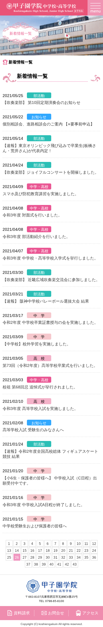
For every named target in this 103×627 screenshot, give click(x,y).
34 (79, 558)
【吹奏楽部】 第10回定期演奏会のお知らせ (41, 102)
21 (71, 551)
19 (56, 551)
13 (9, 551)
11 (86, 544)
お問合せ (56, 613)
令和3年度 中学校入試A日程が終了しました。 (44, 504)
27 (25, 558)
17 (40, 551)
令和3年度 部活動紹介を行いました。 (36, 236)
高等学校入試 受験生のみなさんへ (33, 429)
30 (48, 558)
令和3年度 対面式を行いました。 (32, 215)
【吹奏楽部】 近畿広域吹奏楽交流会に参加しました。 (51, 279)
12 (94, 544)
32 (63, 558)
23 (86, 551)
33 (71, 558)
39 (44, 564)
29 (40, 558)
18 (48, 551)
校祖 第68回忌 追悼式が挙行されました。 (40, 387)
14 (17, 551)
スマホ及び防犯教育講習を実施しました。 (41, 193)
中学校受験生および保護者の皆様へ (35, 526)
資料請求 (22, 613)
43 (75, 564)
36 (94, 558)
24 (94, 551)
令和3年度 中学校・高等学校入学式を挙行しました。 (50, 258)
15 (25, 551)
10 (79, 544)
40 (51, 564)
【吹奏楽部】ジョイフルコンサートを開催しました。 (51, 172)
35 (86, 558)
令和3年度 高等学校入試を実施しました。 (40, 408)
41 (59, 564)
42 (67, 564)
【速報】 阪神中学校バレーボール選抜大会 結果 (46, 301)
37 (28, 564)
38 (36, 564)
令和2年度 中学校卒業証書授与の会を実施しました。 (50, 322)
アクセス (90, 613)
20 (63, 551)
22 (79, 551)
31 (56, 558)
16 (32, 551)
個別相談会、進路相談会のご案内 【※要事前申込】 (48, 124)
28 (32, 558)
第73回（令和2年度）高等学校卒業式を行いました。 (50, 365)
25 (9, 558)
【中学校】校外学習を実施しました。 (37, 344)
